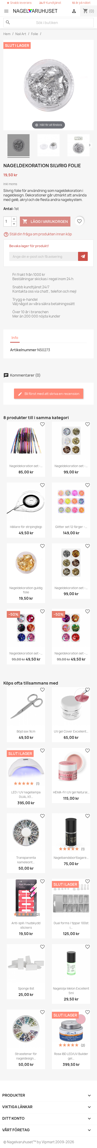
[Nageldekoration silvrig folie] (18, 146)
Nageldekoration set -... (25, 466)
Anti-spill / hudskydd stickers (26, 925)
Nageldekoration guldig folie (25, 590)
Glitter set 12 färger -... (71, 527)
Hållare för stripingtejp (26, 527)
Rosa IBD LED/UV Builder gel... (71, 1056)
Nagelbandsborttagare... (71, 858)
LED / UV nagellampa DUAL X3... (26, 794)
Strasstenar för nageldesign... (26, 1056)
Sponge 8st (26, 988)
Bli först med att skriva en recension (51, 393)
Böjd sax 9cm (26, 731)
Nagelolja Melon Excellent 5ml (71, 990)
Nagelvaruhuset (19, 1142)
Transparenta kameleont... (26, 860)
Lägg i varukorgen (45, 221)
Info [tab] (15, 337)
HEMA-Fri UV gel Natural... (71, 792)
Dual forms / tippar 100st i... (71, 925)
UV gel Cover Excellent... (71, 731)
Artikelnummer (23, 350)
